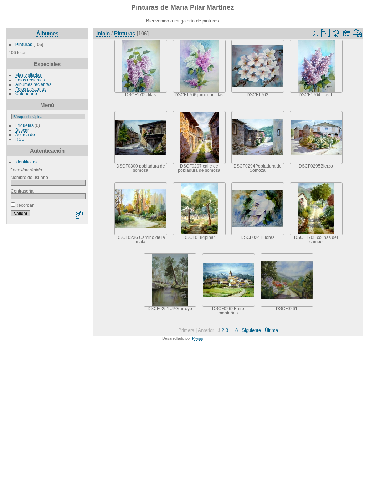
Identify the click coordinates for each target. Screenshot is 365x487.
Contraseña (22, 191)
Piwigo (197, 338)
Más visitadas (28, 75)
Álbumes (47, 33)
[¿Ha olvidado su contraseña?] (78, 215)
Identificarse (27, 161)
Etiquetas (24, 125)
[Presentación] (336, 33)
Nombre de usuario (29, 177)
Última (271, 330)
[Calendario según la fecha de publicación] (346, 33)
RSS (19, 139)
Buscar (22, 130)
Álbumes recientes (33, 84)
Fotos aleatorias (30, 89)
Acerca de (25, 134)
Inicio (103, 33)
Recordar (24, 205)
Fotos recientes (30, 79)
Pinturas (23, 44)
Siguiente (251, 330)
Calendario (26, 93)
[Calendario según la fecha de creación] (357, 33)
